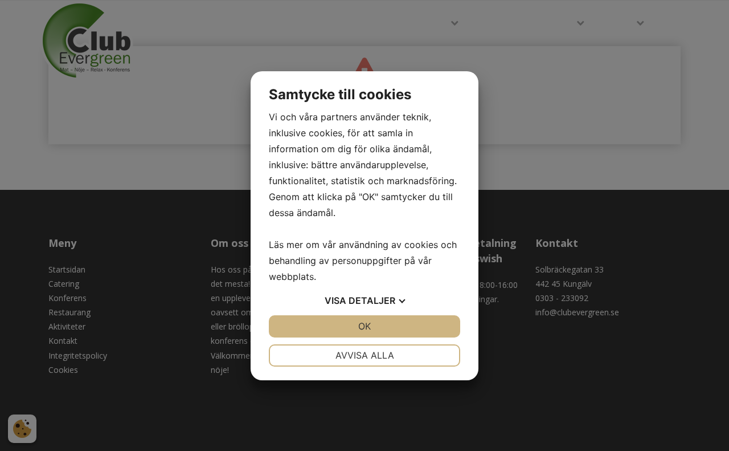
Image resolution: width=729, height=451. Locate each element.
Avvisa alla (364, 355)
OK (364, 326)
